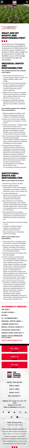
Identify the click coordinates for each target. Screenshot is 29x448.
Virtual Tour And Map (14, 382)
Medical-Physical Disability (12, 327)
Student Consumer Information (14, 422)
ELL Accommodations (9, 318)
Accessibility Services (9, 27)
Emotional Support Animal (12, 321)
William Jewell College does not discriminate (13, 429)
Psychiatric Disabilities (11, 330)
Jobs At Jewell (14, 389)
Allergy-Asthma (8, 312)
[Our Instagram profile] (20, 412)
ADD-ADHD (5, 309)
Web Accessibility (14, 396)
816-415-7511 (21, 407)
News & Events (14, 386)
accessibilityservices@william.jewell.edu (15, 167)
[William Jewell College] (14, 3)
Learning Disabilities (10, 324)
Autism (4, 315)
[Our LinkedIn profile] (25, 412)
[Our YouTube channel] (14, 412)
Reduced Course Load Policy (12, 333)
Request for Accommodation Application (12, 336)
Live (5, 26)
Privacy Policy (14, 393)
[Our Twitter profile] (8, 412)
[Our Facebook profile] (3, 412)
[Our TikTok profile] (11, 417)
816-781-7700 (17, 405)
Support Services (12, 26)
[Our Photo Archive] (17, 417)
